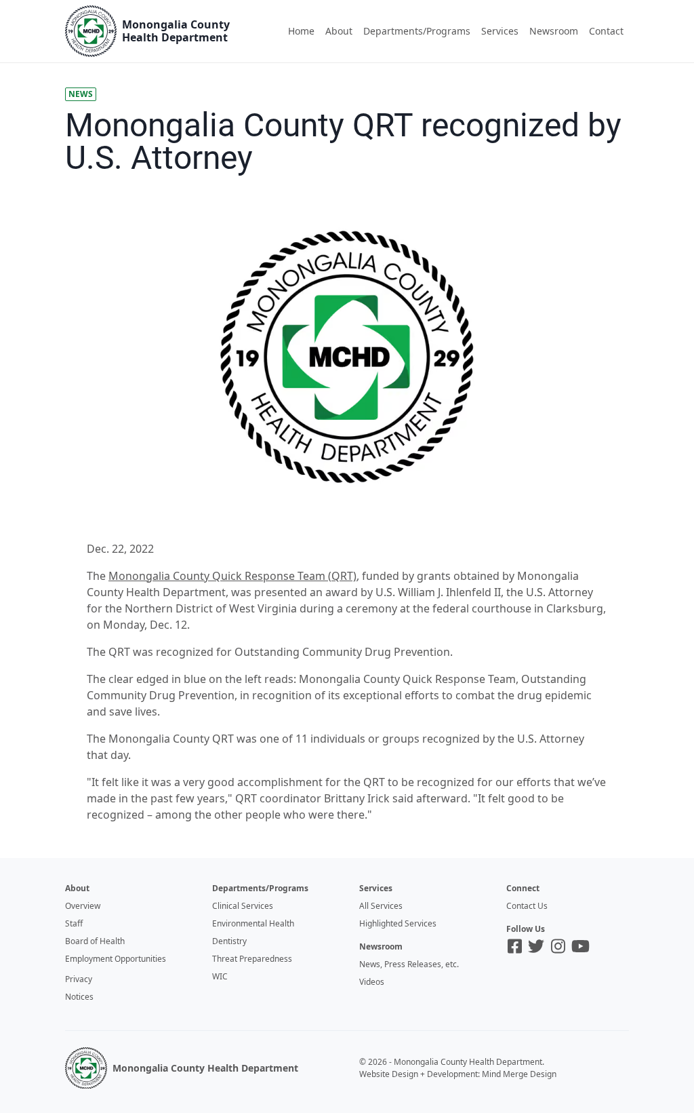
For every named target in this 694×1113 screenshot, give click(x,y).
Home (301, 30)
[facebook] (515, 946)
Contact (606, 30)
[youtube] (580, 946)
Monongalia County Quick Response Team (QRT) (232, 575)
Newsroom (553, 30)
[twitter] (536, 946)
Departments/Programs (416, 30)
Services (499, 30)
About (338, 30)
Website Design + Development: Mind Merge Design (457, 1074)
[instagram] (558, 946)
